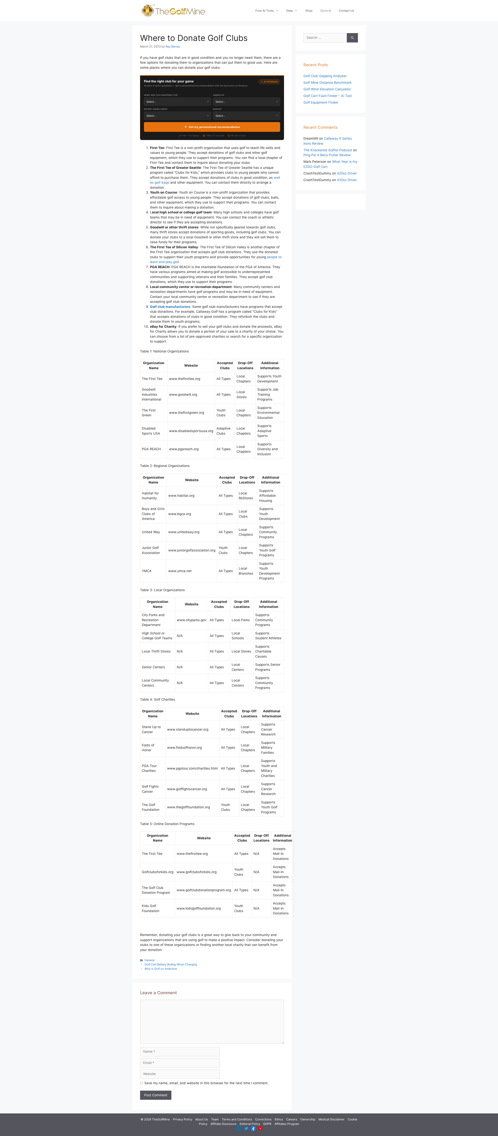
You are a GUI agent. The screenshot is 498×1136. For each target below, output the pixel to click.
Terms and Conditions (237, 1119)
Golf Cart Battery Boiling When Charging (171, 964)
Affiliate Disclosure (223, 1124)
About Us (201, 1119)
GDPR (267, 1124)
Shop (308, 10)
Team (215, 1119)
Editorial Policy (250, 1124)
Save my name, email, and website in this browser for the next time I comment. (206, 1083)
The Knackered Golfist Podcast (327, 150)
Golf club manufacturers (170, 307)
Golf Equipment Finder (320, 102)
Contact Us (346, 10)
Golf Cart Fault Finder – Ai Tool (327, 96)
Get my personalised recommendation (214, 127)
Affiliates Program (286, 1124)
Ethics (279, 1119)
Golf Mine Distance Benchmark (327, 83)
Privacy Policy (182, 1119)
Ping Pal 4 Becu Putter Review (327, 155)
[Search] (352, 37)
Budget (217, 109)
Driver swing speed (155, 109)
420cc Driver (347, 173)
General (325, 10)
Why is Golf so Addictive (161, 968)
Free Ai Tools (264, 10)
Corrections (263, 1119)
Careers (291, 1119)
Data (289, 10)
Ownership (307, 1119)
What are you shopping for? (161, 95)
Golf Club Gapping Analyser (325, 76)
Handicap (218, 95)
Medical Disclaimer (331, 1119)
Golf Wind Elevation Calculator (327, 89)
